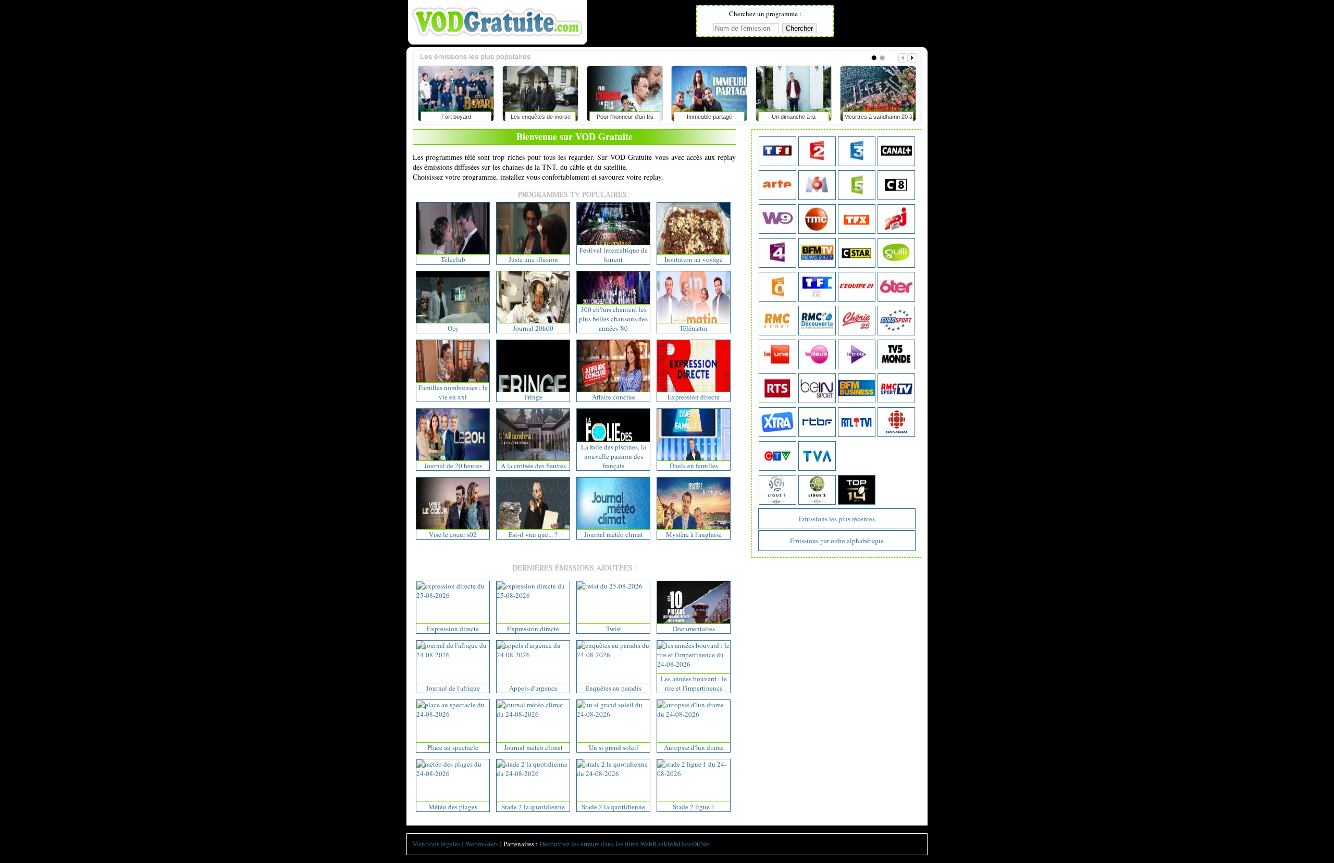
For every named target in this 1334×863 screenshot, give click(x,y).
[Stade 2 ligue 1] (693, 773)
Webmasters (482, 843)
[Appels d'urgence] (533, 654)
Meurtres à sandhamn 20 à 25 (855, 119)
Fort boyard (433, 117)
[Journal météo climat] (533, 714)
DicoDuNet (694, 843)
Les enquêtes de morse (518, 117)
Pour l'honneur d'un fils (602, 117)
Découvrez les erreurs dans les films (588, 843)
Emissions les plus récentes (837, 518)
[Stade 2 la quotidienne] (533, 773)
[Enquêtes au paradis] (613, 654)
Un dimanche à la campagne (771, 119)
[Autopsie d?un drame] (693, 714)
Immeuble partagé (686, 117)
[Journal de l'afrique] (452, 654)
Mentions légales (436, 843)
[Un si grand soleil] (613, 714)
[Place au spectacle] (452, 714)
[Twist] (610, 586)
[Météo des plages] (452, 773)
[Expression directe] (452, 595)
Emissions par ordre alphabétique (837, 540)
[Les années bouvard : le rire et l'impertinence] (693, 664)
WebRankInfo (659, 843)
